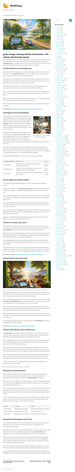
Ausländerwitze (59, 36)
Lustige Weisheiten (60, 153)
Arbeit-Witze (59, 32)
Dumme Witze (59, 82)
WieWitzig (16, 5)
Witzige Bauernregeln (60, 264)
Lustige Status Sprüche (61, 151)
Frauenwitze (59, 99)
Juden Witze (58, 118)
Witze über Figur (59, 259)
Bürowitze (58, 66)
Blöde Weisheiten (60, 59)
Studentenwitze (59, 231)
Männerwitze (59, 167)
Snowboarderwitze (60, 226)
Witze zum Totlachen (60, 262)
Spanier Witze (59, 228)
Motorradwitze (59, 177)
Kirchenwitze (59, 124)
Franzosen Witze (59, 96)
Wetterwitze (59, 252)
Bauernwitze (59, 41)
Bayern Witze (59, 43)
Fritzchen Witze (59, 103)
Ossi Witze (58, 186)
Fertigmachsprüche (60, 89)
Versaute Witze (59, 247)
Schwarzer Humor (60, 217)
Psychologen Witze (61, 54)
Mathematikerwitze (60, 174)
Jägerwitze (58, 117)
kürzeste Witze (59, 129)
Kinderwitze (58, 122)
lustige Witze (59, 157)
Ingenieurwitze (59, 113)
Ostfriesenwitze (59, 191)
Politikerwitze (59, 198)
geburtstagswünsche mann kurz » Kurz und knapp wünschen (29, 254)
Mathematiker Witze (60, 172)
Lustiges (58, 160)
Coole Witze (58, 73)
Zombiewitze (59, 268)
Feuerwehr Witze (60, 91)
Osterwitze (58, 190)
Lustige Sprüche (59, 150)
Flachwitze (58, 94)
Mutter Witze (59, 181)
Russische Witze (59, 207)
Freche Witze (59, 101)
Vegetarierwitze (59, 243)
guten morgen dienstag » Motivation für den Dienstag (22, 326)
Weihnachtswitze (60, 250)
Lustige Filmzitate (60, 144)
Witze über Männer (60, 261)
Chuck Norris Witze (60, 70)
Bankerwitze (59, 39)
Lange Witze (58, 131)
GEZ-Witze (58, 108)
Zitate (57, 266)
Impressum (5, 469)
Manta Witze (59, 169)
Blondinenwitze (59, 61)
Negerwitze (58, 183)
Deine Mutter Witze (60, 78)
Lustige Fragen (59, 146)
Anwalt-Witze (60, 48)
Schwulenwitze (59, 221)
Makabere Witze (59, 162)
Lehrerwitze (58, 132)
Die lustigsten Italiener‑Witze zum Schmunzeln (14, 15)
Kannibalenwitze (59, 120)
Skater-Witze (59, 224)
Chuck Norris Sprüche (60, 68)
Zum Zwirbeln (59, 269)
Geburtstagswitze (60, 106)
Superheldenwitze (60, 233)
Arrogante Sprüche (60, 34)
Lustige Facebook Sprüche (61, 141)
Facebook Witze (59, 87)
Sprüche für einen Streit (61, 229)
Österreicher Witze (60, 188)
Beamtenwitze (59, 44)
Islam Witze (58, 115)
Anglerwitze (58, 27)
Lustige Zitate (59, 158)
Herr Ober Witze (59, 111)
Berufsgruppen (59, 46)
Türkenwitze (58, 238)
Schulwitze (58, 214)
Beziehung (58, 56)
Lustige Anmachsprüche (61, 136)
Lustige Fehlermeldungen (61, 143)
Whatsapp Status (60, 254)
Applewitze (58, 31)
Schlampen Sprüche (60, 210)
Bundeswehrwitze (60, 64)
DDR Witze (58, 77)
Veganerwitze (59, 242)
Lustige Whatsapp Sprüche (62, 155)
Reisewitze (58, 205)
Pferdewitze (58, 195)
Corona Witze (59, 75)
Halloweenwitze (59, 110)
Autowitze (58, 37)
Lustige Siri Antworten (61, 148)
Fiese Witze (58, 92)
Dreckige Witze (59, 80)
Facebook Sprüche (60, 85)
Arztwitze (59, 50)
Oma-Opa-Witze (59, 184)
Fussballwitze (59, 104)
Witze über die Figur (60, 257)
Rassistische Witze (60, 202)
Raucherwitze (59, 203)
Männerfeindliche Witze (61, 165)
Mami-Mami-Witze (60, 163)
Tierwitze (58, 236)
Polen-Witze (58, 196)
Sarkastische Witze (60, 209)
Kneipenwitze (59, 125)
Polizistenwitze (59, 200)
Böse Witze (58, 63)
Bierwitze (58, 58)
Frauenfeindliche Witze (61, 97)
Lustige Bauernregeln (6, 52)
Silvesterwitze (59, 223)
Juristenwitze (60, 52)
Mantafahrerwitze (60, 170)
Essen (57, 84)
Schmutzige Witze (60, 212)
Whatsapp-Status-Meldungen (62, 256)
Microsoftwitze (59, 176)
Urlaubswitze (59, 240)
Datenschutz (10, 469)
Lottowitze (58, 134)
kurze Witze (58, 127)
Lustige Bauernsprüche (61, 139)
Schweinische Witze (60, 219)
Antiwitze (58, 29)
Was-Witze (58, 249)
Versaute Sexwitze (60, 245)
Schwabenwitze (59, 216)
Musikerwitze (59, 179)
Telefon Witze (59, 235)
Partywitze (58, 193)
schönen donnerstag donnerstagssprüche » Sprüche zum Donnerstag (27, 109)
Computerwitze (59, 71)
